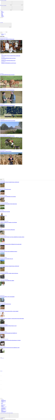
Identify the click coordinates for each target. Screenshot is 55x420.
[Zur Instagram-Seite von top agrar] (5, 384)
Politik (2, 11)
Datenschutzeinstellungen (3, 408)
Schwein (2, 13)
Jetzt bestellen (1, 418)
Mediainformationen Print (3, 411)
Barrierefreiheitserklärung (3, 409)
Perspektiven (2, 15)
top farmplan (2, 406)
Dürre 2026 (2, 34)
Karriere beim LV (3, 405)
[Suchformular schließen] (4, 31)
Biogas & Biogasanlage (3, 400)
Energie (2, 14)
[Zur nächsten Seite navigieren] (4, 362)
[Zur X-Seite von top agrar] (5, 380)
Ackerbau (2, 12)
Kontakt (2, 403)
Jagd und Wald (2, 16)
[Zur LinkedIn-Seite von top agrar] (5, 393)
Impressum (2, 410)
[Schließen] (4, 415)
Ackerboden (2, 401)
